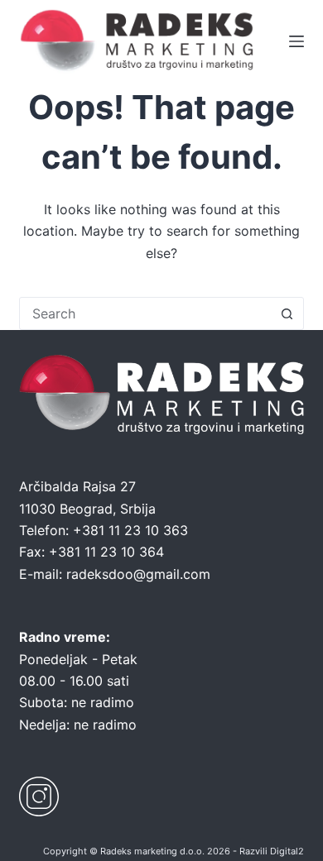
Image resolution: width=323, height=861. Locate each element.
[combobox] (145, 313)
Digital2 (287, 851)
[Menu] (296, 41)
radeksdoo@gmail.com (138, 574)
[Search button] (287, 313)
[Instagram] (39, 796)
